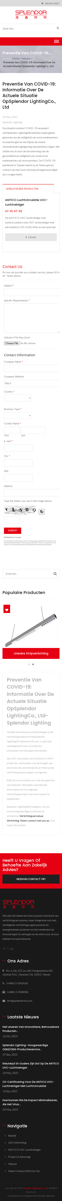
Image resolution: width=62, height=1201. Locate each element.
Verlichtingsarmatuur (31, 815)
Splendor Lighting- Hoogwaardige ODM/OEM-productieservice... (25, 1047)
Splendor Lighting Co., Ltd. (35, 1188)
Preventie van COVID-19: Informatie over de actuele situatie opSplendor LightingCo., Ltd (29, 64)
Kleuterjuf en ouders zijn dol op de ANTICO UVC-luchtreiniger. (30, 1066)
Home (15, 58)
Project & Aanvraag (19, 1156)
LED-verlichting (17, 1142)
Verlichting (13, 820)
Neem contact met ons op (34, 820)
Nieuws (26, 58)
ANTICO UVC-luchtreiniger (24, 1149)
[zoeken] (57, 28)
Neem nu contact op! (31, 879)
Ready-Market (46, 1196)
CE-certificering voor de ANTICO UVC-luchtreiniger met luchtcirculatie (28, 1084)
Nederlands (52, 3)
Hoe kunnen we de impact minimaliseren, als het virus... (30, 1102)
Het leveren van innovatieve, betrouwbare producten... (30, 1029)
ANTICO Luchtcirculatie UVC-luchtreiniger (26, 202)
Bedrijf (12, 1135)
